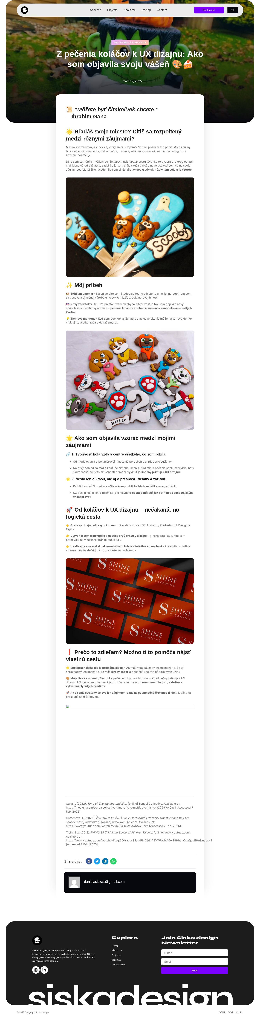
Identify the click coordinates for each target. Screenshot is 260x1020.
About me (130, 10)
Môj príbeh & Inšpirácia (130, 42)
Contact (162, 10)
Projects (112, 10)
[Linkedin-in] (44, 970)
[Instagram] (36, 970)
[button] (89, 861)
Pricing (146, 10)
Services (95, 10)
